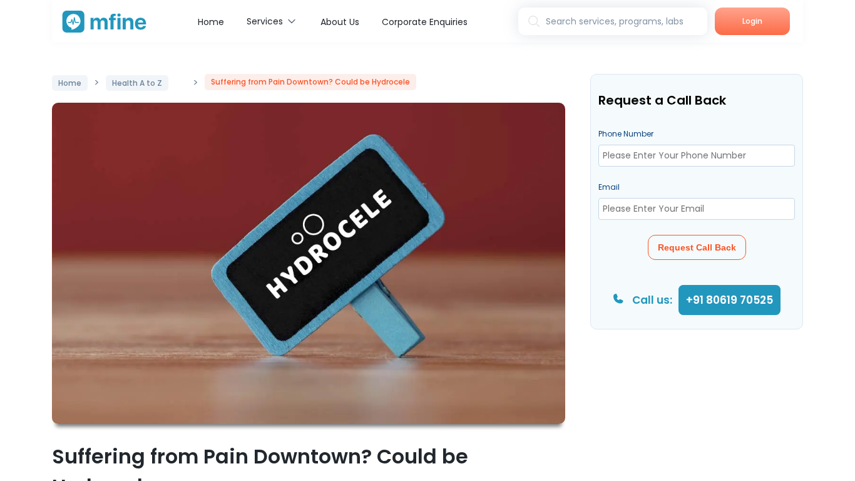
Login (752, 21)
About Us (339, 22)
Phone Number (625, 133)
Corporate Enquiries (425, 22)
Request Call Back (697, 247)
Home (211, 22)
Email (609, 187)
